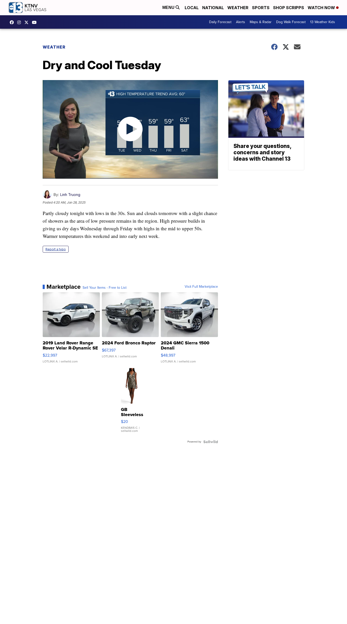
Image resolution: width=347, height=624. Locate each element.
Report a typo (55, 249)
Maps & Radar (261, 22)
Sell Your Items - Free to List (105, 288)
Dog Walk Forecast (291, 22)
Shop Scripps (288, 7)
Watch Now (322, 7)
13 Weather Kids (322, 22)
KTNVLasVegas (13, 22)
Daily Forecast (220, 22)
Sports (261, 7)
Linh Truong (70, 194)
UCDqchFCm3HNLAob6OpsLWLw (35, 22)
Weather (237, 7)
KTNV (27, 22)
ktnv (20, 22)
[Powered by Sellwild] (210, 442)
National (213, 7)
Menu (169, 7)
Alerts (240, 22)
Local (192, 7)
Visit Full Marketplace (201, 286)
